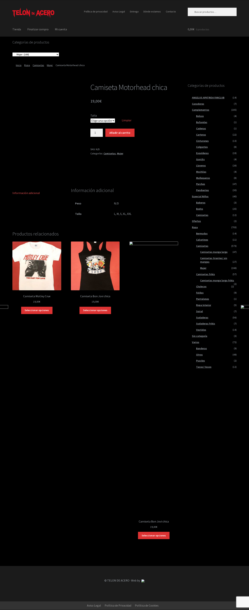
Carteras (201, 134)
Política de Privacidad (118, 605)
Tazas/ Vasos (203, 366)
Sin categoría (199, 336)
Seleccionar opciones (37, 310)
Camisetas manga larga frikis (217, 280)
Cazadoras (198, 103)
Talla (93, 115)
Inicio (19, 65)
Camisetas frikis (205, 274)
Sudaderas (202, 317)
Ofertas (196, 221)
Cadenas (201, 128)
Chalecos (201, 286)
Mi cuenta (61, 29)
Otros (199, 354)
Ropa (27, 65)
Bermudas (202, 233)
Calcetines (202, 239)
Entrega (134, 11)
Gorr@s (200, 159)
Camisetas (38, 65)
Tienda (16, 29)
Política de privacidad (96, 11)
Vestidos (201, 329)
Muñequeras (203, 178)
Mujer (50, 65)
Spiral (199, 311)
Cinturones (202, 140)
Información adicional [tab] (26, 193)
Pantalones (202, 299)
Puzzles (200, 360)
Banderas (201, 348)
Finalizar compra (37, 29)
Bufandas (201, 122)
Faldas (200, 292)
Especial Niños (200, 196)
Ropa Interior (203, 305)
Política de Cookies (147, 605)
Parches (200, 184)
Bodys (199, 208)
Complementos (200, 109)
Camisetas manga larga (213, 252)
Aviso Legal (118, 11)
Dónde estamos (152, 11)
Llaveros (201, 165)
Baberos (200, 202)
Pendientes (202, 190)
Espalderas (202, 153)
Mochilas (201, 171)
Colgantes (202, 147)
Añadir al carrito (119, 132)
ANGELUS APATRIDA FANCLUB (208, 97)
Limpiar (126, 120)
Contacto (171, 11)
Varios (195, 342)
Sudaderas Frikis (205, 323)
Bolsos (200, 116)
